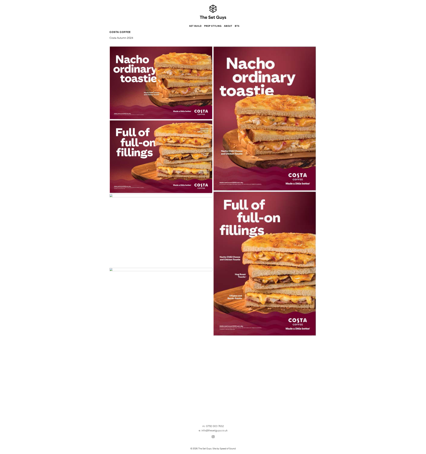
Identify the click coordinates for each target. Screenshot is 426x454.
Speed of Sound (228, 449)
